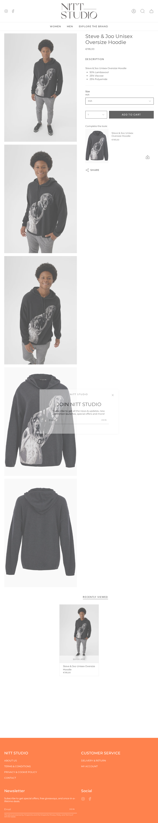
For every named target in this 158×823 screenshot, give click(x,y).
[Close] (113, 395)
